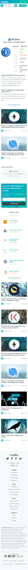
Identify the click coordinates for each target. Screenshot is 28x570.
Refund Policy (21, 560)
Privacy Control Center (7, 564)
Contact (14, 520)
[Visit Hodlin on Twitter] (8, 458)
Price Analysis (14, 494)
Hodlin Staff (7, 130)
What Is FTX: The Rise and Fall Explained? (11, 409)
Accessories (14, 509)
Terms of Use (5, 560)
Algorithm (14, 480)
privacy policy (19, 194)
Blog (14, 484)
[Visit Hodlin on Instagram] (16, 458)
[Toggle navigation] (25, 1)
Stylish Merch (14, 501)
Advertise (14, 518)
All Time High (14, 477)
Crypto (14, 470)
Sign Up (13, 203)
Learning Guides (14, 492)
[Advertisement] (14, 23)
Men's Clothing (14, 506)
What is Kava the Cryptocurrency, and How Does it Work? (13, 327)
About (14, 515)
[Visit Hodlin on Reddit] (20, 458)
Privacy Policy (13, 560)
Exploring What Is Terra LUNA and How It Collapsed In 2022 (13, 299)
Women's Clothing (14, 503)
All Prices (23, 5)
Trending (14, 486)
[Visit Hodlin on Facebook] (12, 458)
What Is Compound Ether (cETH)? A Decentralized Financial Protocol (14, 126)
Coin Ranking (14, 475)
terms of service (5, 195)
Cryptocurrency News (14, 489)
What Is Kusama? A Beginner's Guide (12, 436)
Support (14, 513)
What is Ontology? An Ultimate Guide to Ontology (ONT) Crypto (12, 154)
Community (14, 472)
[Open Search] (21, 1)
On (16, 465)
